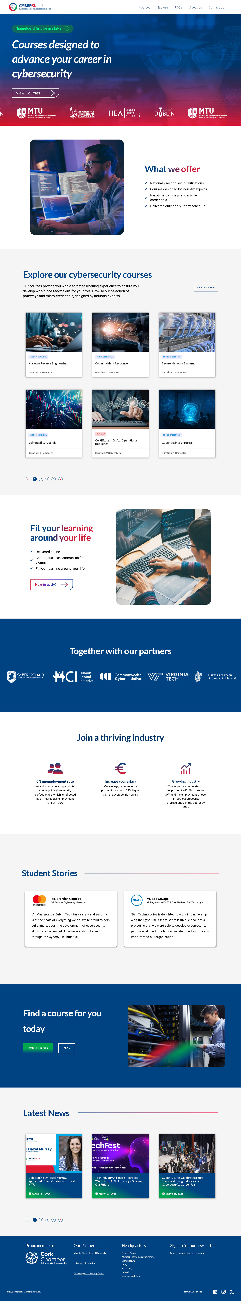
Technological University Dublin (89, 1273)
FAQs (66, 1048)
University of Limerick (84, 1263)
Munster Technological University (90, 1253)
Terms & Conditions (193, 1292)
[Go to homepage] (30, 7)
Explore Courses (38, 1048)
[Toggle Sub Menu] (153, 7)
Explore (162, 7)
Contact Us (216, 7)
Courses (144, 7)
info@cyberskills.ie (131, 1276)
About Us (195, 7)
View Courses (28, 93)
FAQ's (179, 7)
